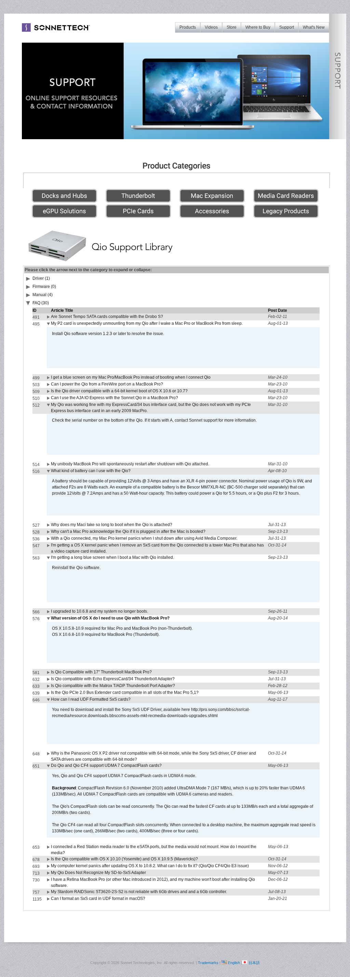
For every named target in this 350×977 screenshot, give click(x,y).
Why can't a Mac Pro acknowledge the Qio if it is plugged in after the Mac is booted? (128, 531)
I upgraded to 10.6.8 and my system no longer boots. (99, 611)
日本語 (254, 963)
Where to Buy (257, 27)
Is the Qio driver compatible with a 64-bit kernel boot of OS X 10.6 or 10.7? (119, 391)
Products (187, 27)
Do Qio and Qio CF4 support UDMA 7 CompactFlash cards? (106, 765)
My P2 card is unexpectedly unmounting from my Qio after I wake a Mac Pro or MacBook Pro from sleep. (147, 323)
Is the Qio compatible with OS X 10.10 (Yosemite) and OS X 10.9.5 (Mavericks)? (124, 859)
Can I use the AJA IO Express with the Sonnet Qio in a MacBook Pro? (114, 397)
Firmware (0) (44, 286)
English (234, 963)
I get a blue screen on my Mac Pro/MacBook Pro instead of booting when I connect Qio (131, 377)
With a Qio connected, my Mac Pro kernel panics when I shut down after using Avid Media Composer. (144, 538)
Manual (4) (42, 294)
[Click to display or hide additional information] (49, 318)
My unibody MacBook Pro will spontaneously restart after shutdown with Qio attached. (130, 464)
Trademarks (208, 963)
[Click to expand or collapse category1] (28, 304)
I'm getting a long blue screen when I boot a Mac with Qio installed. (112, 557)
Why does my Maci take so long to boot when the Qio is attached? (111, 524)
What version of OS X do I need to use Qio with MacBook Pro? (110, 618)
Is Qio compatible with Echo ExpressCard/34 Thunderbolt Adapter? (113, 678)
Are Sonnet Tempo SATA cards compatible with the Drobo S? (107, 316)
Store (232, 27)
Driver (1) (41, 278)
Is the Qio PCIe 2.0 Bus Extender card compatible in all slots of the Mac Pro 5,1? (125, 692)
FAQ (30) (40, 303)
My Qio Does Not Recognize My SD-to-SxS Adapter (98, 872)
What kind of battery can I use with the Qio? (91, 470)
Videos (211, 27)
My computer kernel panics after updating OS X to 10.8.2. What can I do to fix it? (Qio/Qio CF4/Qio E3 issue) (150, 865)
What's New (314, 27)
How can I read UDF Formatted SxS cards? (91, 699)
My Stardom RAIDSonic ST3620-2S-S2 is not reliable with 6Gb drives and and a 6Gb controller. (139, 891)
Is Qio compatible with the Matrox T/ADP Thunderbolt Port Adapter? (113, 685)
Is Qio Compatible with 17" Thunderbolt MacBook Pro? (101, 672)
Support (286, 27)
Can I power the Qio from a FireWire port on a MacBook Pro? (107, 384)
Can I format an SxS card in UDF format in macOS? (98, 898)
